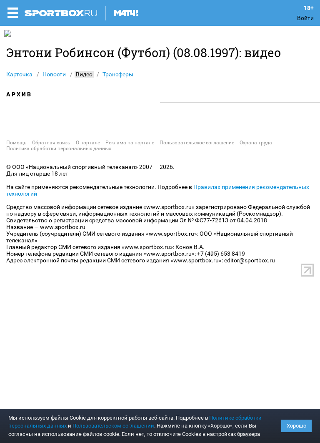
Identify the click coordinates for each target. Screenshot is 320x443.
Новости (54, 74)
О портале (88, 142)
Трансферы (117, 74)
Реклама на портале (129, 142)
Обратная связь (51, 142)
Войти (305, 18)
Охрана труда (256, 142)
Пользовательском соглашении (113, 426)
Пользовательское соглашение (197, 142)
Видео (84, 74)
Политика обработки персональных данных (58, 148)
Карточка (19, 74)
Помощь (16, 142)
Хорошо (296, 426)
